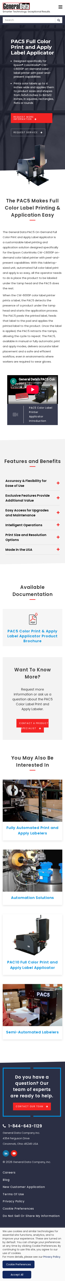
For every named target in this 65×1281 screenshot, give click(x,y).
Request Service (26, 132)
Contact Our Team (29, 1106)
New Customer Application (24, 1187)
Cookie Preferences (18, 1208)
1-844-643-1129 (25, 1126)
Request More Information (24, 118)
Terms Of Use (13, 1194)
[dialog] (32, 1254)
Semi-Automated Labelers (32, 1032)
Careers (9, 1172)
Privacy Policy (14, 1201)
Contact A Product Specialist (34, 726)
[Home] (16, 6)
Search (58, 20)
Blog (6, 1180)
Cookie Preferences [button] (18, 1264)
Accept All (17, 1274)
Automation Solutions (32, 897)
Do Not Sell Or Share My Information (31, 1216)
